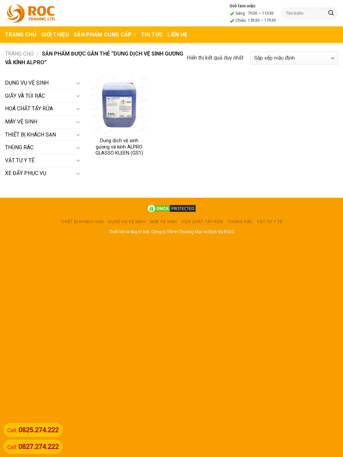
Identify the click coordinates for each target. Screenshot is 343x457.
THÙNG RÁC (19, 147)
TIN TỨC (152, 34)
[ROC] (31, 13)
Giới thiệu (55, 34)
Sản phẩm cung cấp (103, 34)
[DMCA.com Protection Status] (171, 208)
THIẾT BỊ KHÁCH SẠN (30, 134)
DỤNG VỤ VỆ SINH (27, 83)
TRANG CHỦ (21, 34)
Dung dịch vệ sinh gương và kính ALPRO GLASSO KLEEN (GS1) (119, 147)
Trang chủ (19, 54)
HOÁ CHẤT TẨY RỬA (29, 108)
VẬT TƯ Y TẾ (20, 160)
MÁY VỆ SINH (21, 121)
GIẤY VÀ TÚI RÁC (25, 96)
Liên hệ (177, 34)
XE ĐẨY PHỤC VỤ (25, 173)
